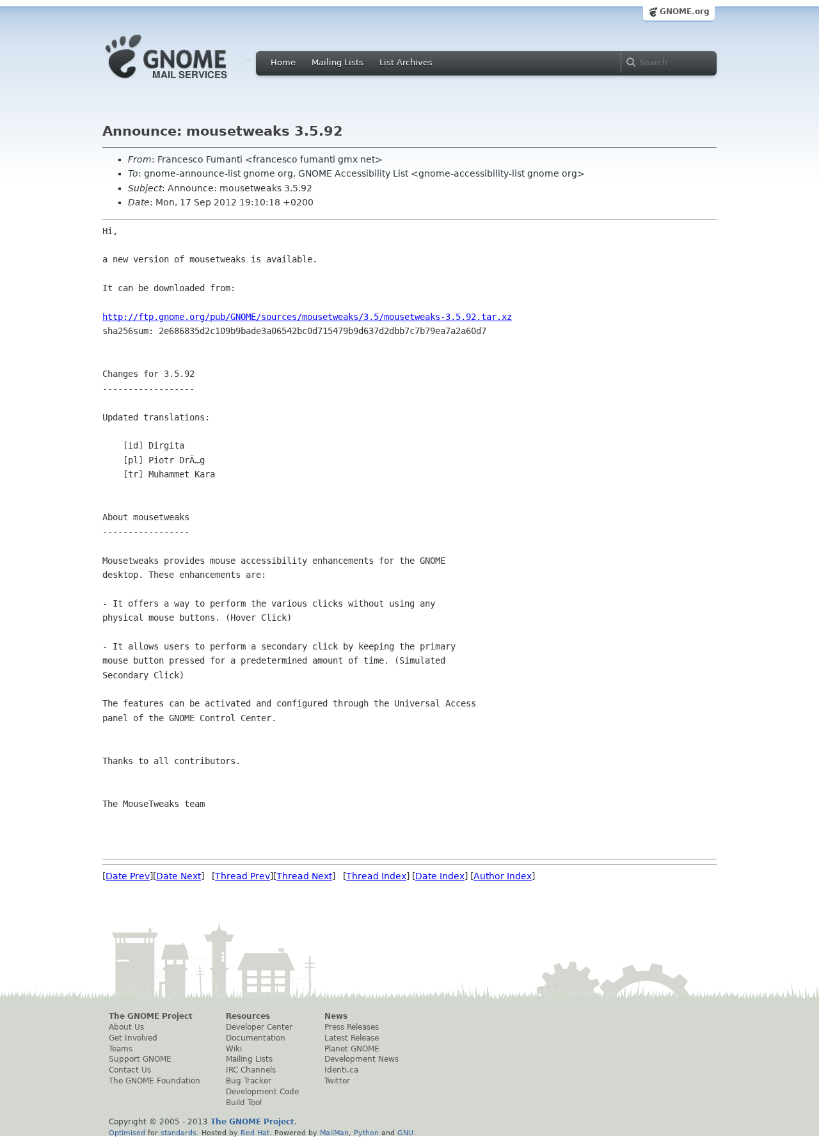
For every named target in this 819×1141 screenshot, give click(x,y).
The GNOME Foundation (154, 1080)
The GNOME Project (151, 1016)
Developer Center (259, 1027)
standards (178, 1133)
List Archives (406, 62)
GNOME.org (685, 11)
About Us (126, 1027)
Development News (361, 1059)
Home (283, 62)
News (335, 1016)
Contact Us (130, 1069)
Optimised (127, 1133)
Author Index (502, 876)
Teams (120, 1048)
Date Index (440, 876)
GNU (405, 1133)
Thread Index (376, 876)
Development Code (262, 1091)
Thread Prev (242, 876)
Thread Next (304, 876)
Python (366, 1133)
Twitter (337, 1080)
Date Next (178, 876)
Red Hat (255, 1133)
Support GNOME (140, 1059)
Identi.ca (341, 1069)
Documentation (255, 1037)
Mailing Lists (337, 62)
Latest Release (351, 1037)
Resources (248, 1016)
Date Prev (128, 876)
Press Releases (351, 1027)
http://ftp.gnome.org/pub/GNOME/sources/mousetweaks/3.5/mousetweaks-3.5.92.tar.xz (307, 317)
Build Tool (244, 1102)
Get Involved (133, 1037)
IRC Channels (251, 1069)
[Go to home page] (185, 82)
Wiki (234, 1048)
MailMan (334, 1133)
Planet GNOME (351, 1048)
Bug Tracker (248, 1080)
